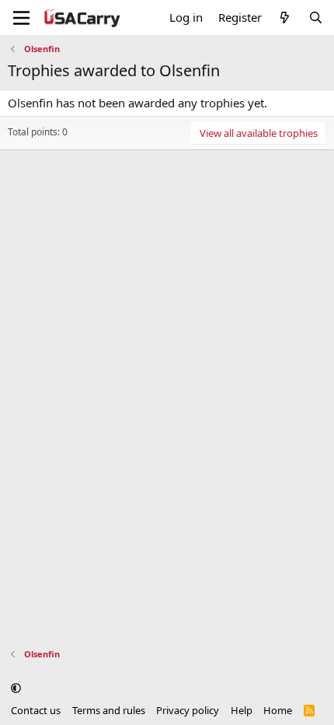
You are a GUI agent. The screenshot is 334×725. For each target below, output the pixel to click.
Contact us (36, 710)
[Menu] (21, 17)
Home (277, 710)
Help (241, 710)
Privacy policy (187, 710)
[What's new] (285, 17)
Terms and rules (108, 710)
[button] (16, 688)
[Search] (316, 17)
